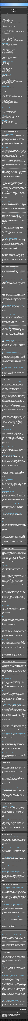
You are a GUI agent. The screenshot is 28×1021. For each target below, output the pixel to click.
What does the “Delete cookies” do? (8, 26)
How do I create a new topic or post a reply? (10, 44)
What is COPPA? (5, 18)
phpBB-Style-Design (15, 1015)
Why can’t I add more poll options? (8, 49)
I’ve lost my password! (6, 23)
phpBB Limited (11, 957)
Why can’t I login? (5, 21)
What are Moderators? (6, 76)
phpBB (8, 322)
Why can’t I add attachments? (7, 52)
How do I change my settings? (7, 30)
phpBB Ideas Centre (9, 969)
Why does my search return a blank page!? (10, 102)
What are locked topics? (6, 70)
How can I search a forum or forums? (9, 100)
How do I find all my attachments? (8, 117)
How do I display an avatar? (7, 38)
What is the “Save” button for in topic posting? (10, 56)
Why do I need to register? (7, 16)
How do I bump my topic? (6, 58)
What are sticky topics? (6, 69)
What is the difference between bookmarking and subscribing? (13, 108)
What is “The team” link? (6, 83)
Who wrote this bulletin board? (7, 121)
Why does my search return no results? (9, 101)
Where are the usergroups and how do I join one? (11, 79)
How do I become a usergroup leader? (9, 80)
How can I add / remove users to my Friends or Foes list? (12, 96)
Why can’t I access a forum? (7, 51)
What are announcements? (7, 68)
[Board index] (14, 3)
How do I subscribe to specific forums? (9, 111)
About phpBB (16, 960)
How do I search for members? (7, 103)
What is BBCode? (5, 62)
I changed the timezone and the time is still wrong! (11, 34)
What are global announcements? (8, 67)
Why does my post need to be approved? (9, 57)
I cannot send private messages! (8, 87)
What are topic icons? (6, 71)
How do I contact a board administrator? (9, 126)
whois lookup (19, 981)
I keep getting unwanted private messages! (10, 88)
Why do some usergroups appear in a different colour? (12, 81)
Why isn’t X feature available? (7, 122)
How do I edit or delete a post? (7, 45)
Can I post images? (5, 65)
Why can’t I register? (6, 19)
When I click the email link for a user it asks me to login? (12, 40)
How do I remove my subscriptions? (8, 112)
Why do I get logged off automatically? (9, 25)
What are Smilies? (5, 64)
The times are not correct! (6, 33)
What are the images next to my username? (10, 37)
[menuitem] (4, 1)
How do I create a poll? (6, 48)
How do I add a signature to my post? (9, 46)
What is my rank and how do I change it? (9, 39)
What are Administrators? (6, 75)
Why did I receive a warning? (7, 53)
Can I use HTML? (5, 63)
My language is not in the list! (7, 36)
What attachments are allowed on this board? (10, 116)
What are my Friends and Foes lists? (8, 95)
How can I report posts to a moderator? (9, 55)
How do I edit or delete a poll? (7, 50)
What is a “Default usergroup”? (7, 82)
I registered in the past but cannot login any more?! (11, 22)
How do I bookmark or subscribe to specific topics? (11, 110)
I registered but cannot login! (7, 20)
